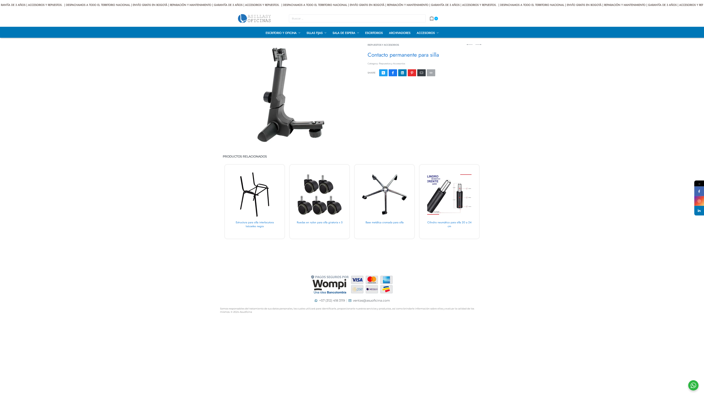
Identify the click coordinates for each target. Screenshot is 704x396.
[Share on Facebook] (393, 72)
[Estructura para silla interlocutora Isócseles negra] (254, 194)
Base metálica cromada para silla (385, 222)
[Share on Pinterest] (412, 72)
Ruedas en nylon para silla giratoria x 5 (319, 222)
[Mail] (421, 72)
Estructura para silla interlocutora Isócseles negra (255, 224)
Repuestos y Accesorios (383, 44)
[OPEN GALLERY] (286, 94)
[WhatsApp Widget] (693, 385)
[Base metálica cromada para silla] (384, 194)
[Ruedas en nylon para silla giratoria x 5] (319, 194)
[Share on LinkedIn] (402, 72)
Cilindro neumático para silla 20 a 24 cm (449, 224)
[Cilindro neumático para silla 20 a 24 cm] (449, 194)
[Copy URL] (431, 72)
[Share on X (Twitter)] (383, 72)
